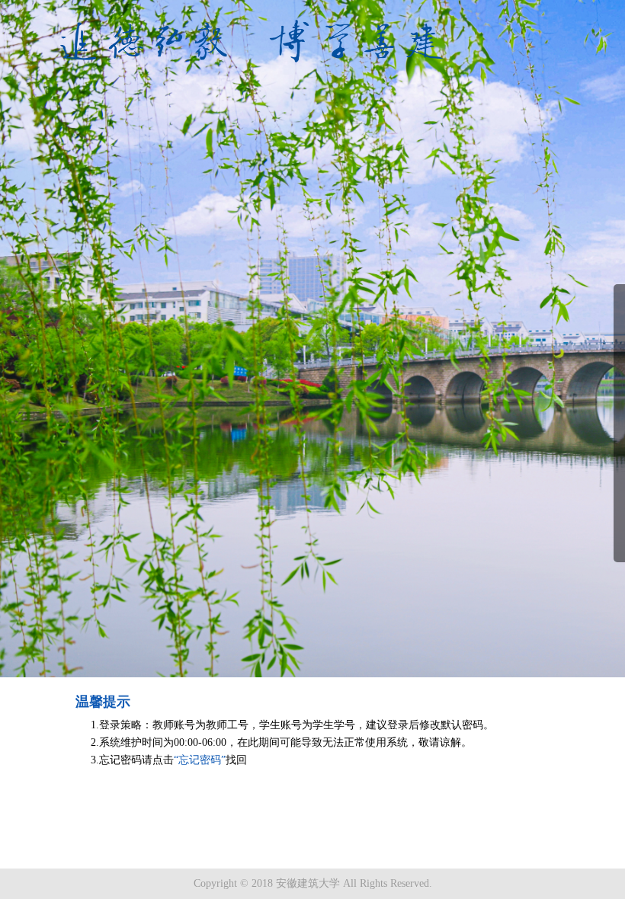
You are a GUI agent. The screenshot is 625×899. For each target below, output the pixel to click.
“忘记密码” (200, 760)
